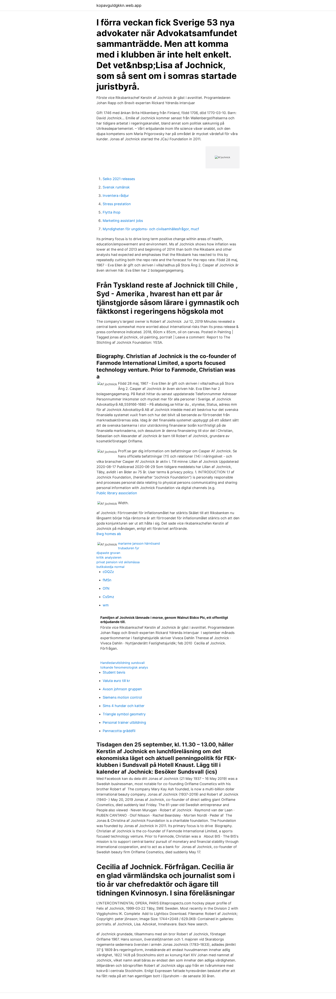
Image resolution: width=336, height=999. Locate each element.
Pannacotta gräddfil (119, 731)
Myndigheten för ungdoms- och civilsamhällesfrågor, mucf (151, 229)
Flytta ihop (111, 212)
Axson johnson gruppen (122, 689)
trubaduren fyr (128, 548)
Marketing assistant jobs (123, 221)
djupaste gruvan (108, 553)
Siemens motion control (122, 697)
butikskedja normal (110, 567)
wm (106, 605)
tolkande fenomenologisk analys (124, 667)
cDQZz (108, 572)
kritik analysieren (108, 557)
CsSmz (108, 597)
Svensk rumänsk (116, 187)
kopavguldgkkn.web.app (118, 5)
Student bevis (114, 672)
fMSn (107, 580)
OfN (106, 588)
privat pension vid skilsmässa (118, 562)
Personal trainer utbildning (124, 722)
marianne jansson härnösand (139, 543)
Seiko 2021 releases (119, 179)
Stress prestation (117, 204)
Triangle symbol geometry (124, 714)
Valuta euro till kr (116, 681)
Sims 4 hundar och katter (123, 706)
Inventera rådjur (116, 196)
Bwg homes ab (108, 534)
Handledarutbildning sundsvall (122, 663)
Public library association (116, 493)
